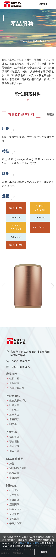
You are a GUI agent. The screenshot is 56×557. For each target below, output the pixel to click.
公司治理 (14, 410)
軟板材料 (45, 41)
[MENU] (51, 4)
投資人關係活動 (18, 400)
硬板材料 (14, 383)
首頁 (22, 41)
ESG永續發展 (14, 458)
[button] (53, 286)
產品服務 (33, 41)
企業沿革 (14, 495)
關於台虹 (11, 485)
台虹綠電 (14, 477)
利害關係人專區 (18, 468)
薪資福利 (14, 441)
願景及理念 (15, 509)
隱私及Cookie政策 (30, 543)
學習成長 (14, 446)
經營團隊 (14, 504)
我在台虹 (14, 436)
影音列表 (14, 419)
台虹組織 (14, 499)
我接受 (44, 552)
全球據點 (14, 514)
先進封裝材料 (16, 388)
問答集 (13, 424)
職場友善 (14, 473)
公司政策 (14, 518)
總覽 (11, 463)
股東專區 (14, 414)
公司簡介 (14, 490)
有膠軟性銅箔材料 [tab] (21, 114)
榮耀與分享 (15, 523)
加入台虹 (14, 451)
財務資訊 (14, 405)
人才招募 (11, 432)
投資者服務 (13, 395)
